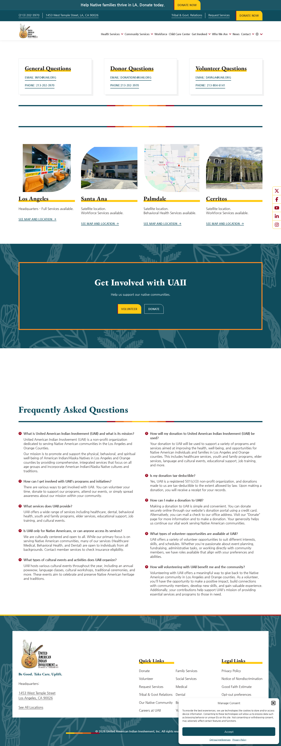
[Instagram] (277, 224)
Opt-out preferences (220, 739)
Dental (180, 694)
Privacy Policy (239, 739)
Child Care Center (179, 34)
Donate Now (187, 4)
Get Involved (199, 34)
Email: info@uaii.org (40, 77)
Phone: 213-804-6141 (210, 85)
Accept (228, 731)
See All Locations (31, 707)
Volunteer (129, 308)
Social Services (186, 678)
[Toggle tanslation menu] (259, 34)
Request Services (219, 15)
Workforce (160, 34)
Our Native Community (156, 702)
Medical (181, 686)
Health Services (110, 34)
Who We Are (220, 34)
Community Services (137, 34)
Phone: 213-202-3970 (39, 85)
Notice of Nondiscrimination (242, 678)
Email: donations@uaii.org (131, 77)
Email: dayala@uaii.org (213, 77)
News (236, 34)
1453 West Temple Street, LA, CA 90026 (72, 15)
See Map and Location (35, 219)
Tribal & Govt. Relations (186, 15)
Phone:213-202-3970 (124, 85)
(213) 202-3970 (29, 15)
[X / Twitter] (277, 191)
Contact (246, 34)
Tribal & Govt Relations (155, 694)
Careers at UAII (150, 710)
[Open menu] (121, 34)
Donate (154, 308)
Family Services (186, 671)
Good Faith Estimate (237, 686)
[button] (273, 703)
